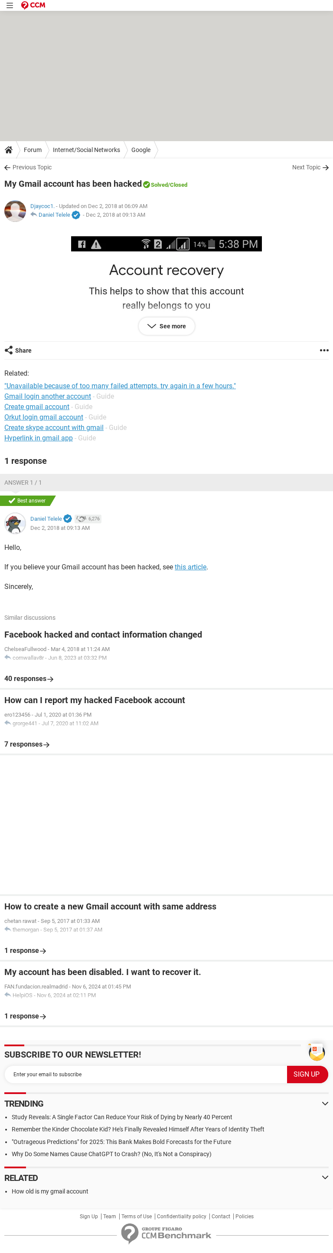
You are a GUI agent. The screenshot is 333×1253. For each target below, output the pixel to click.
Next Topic (306, 167)
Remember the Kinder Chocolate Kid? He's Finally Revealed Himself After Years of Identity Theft (138, 1129)
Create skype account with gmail (54, 427)
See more (172, 326)
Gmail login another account (47, 396)
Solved (159, 185)
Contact (221, 1216)
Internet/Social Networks (86, 149)
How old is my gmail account (50, 1191)
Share (23, 350)
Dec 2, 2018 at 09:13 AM (115, 215)
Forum (33, 149)
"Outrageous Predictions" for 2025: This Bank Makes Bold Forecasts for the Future (121, 1141)
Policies (244, 1216)
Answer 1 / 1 (23, 482)
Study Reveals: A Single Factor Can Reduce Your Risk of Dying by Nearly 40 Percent (122, 1117)
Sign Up (89, 1216)
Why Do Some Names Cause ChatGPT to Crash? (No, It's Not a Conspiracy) (112, 1154)
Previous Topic (32, 167)
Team (109, 1216)
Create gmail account (36, 407)
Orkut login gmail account (43, 417)
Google (140, 149)
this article (190, 567)
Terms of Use (136, 1216)
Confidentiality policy (181, 1216)
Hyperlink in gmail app (38, 438)
